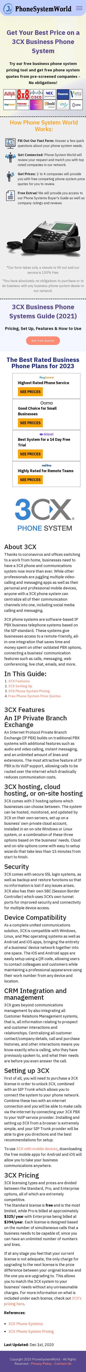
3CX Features (19, 681)
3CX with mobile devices (37, 1148)
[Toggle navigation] (79, 8)
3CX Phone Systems (25, 1323)
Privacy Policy (41, 1363)
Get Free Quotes (43, 340)
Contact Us (62, 1363)
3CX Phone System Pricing (29, 691)
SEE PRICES (30, 391)
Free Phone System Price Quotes (34, 696)
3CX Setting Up (20, 686)
